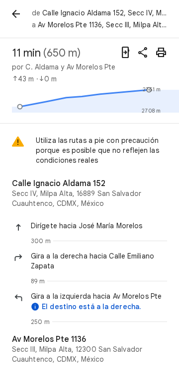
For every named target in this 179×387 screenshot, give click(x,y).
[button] (99, 226)
